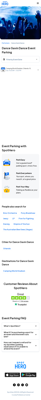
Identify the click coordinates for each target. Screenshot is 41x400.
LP (13, 218)
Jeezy (5, 218)
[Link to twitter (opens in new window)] (22, 385)
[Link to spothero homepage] (20, 365)
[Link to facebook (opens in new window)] (14, 385)
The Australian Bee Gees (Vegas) (18, 229)
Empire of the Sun (22, 224)
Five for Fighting (26, 218)
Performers (6, 43)
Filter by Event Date (14, 59)
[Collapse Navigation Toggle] (37, 3)
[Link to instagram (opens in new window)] (18, 385)
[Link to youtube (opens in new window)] (26, 385)
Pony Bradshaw (28, 213)
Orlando (7, 248)
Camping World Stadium (14, 271)
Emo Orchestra (10, 213)
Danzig (6, 224)
